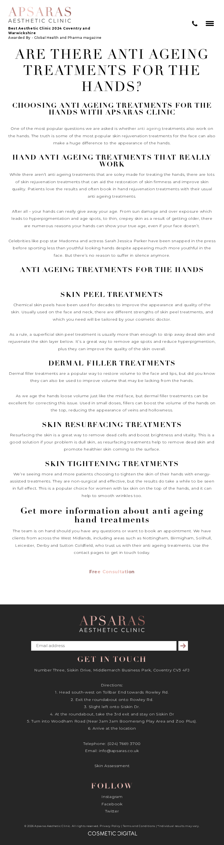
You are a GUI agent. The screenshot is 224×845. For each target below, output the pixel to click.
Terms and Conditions (139, 826)
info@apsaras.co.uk (119, 750)
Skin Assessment (112, 765)
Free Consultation (112, 571)
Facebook (112, 804)
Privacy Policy (110, 826)
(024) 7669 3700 (124, 743)
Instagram (111, 796)
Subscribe (184, 646)
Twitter (112, 811)
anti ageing (149, 128)
